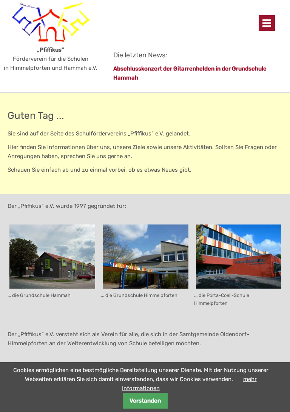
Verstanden (145, 400)
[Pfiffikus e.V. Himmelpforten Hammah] (41, 22)
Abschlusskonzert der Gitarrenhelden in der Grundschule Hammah (190, 73)
